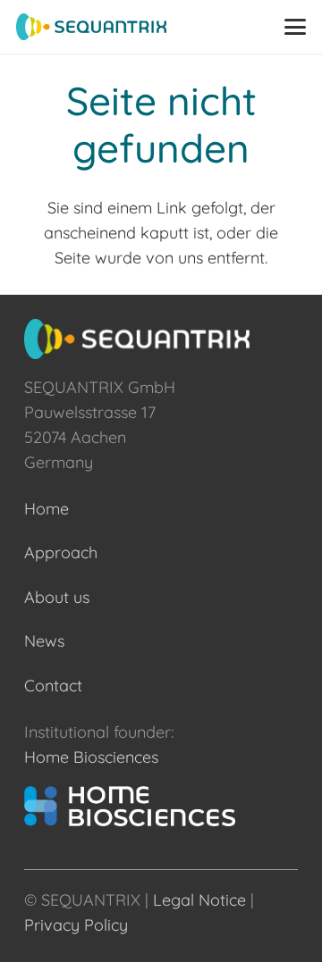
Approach (60, 552)
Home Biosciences (91, 757)
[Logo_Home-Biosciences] (161, 806)
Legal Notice (199, 900)
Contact (53, 685)
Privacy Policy (76, 925)
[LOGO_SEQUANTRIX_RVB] (91, 26)
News (44, 641)
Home (46, 508)
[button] (295, 27)
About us (56, 597)
